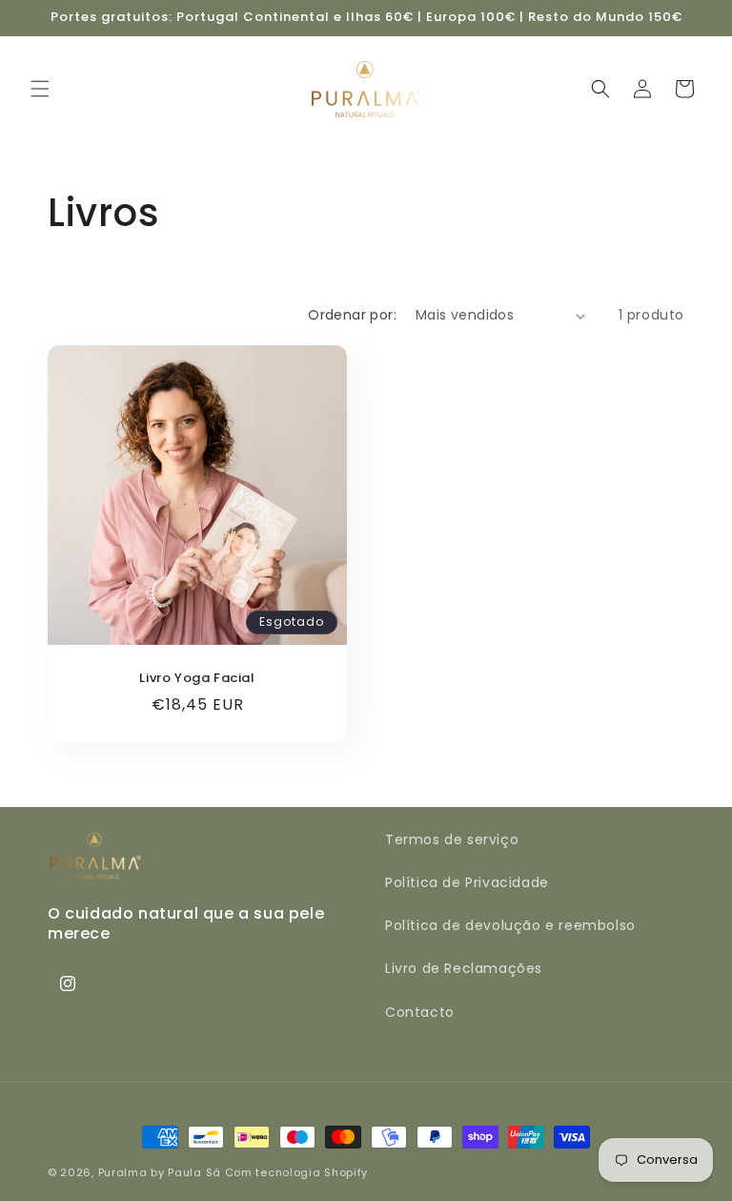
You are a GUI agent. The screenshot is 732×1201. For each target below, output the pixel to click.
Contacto (420, 1012)
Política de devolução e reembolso (510, 925)
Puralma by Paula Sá (159, 1172)
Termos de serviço (451, 839)
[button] (40, 89)
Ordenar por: (352, 314)
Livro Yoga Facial (196, 679)
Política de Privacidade (467, 882)
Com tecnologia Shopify (296, 1172)
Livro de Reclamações (463, 968)
